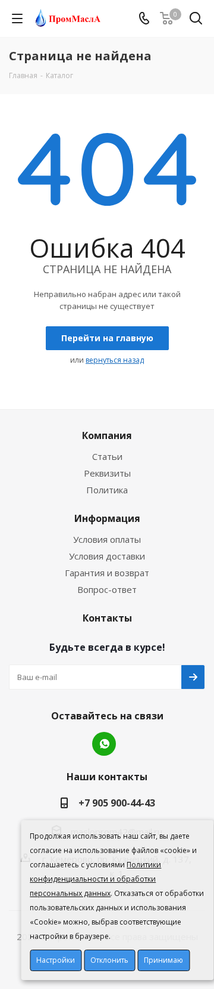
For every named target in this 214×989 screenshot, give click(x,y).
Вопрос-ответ (107, 589)
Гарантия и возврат (107, 573)
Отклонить (109, 960)
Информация (107, 518)
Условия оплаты (107, 539)
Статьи (107, 456)
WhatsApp (104, 744)
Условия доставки (107, 556)
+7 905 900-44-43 (116, 802)
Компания (107, 435)
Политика (107, 490)
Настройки (55, 960)
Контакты (107, 618)
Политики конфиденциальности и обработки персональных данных (95, 879)
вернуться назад (115, 360)
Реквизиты (107, 473)
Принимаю (163, 960)
